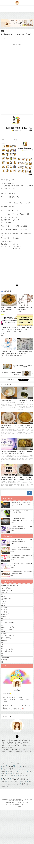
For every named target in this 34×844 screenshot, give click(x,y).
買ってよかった (5, 659)
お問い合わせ (22, 800)
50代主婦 (12, 763)
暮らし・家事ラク (6, 638)
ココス (27, 769)
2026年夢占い (25, 763)
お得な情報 (4, 607)
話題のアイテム (5, 657)
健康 (2, 620)
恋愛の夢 (4, 781)
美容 (2, 653)
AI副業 (3, 766)
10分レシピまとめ (6, 588)
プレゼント (4, 612)
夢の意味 (6, 779)
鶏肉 (7, 786)
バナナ (9, 773)
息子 (8, 781)
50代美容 (18, 763)
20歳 (7, 763)
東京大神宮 (23, 781)
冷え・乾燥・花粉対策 (7, 622)
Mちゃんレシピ (5, 592)
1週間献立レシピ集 (6, 590)
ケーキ (21, 769)
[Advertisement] (17, 97)
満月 (2, 642)
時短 (12, 781)
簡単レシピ (4, 646)
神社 (2, 644)
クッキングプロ (7, 769)
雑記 (2, 31)
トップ (26, 804)
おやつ (3, 603)
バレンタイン (16, 773)
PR (2, 594)
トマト (3, 773)
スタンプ (4, 771)
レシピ (11, 775)
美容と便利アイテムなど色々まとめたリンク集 (17, 802)
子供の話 (3, 633)
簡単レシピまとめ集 (7, 649)
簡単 (30, 781)
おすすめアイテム (6, 598)
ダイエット (4, 609)
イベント (3, 596)
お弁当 (3, 605)
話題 (2, 655)
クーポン (16, 769)
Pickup (10, 766)
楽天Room (4, 640)
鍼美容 (3, 786)
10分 (3, 763)
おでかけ (3, 601)
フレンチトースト (24, 773)
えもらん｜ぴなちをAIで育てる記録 (14, 804)
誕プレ (18, 784)
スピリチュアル (12, 771)
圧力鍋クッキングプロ (7, 627)
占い (2, 625)
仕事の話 (3, 616)
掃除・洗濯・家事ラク (7, 635)
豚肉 (28, 784)
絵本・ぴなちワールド (7, 651)
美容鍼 (13, 784)
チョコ (30, 771)
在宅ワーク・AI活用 (7, 629)
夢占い (3, 631)
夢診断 (23, 779)
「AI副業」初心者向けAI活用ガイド (11, 585)
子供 (28, 779)
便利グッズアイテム (7, 618)
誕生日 (23, 784)
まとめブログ (5, 614)
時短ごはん (17, 781)
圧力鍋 (22, 775)
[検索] (29, 493)
